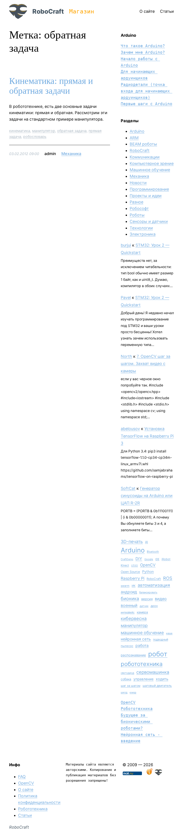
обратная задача (72, 130)
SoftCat (128, 488)
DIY (138, 558)
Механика (71, 153)
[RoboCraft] (158, 774)
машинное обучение (142, 632)
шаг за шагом (130, 685)
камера (142, 612)
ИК (133, 585)
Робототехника (137, 708)
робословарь (34, 136)
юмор (133, 692)
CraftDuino (127, 559)
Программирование (149, 189)
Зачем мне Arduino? (143, 52)
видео (161, 598)
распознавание (133, 655)
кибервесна (134, 618)
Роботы (137, 215)
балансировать (148, 592)
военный (129, 605)
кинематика (19, 130)
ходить (162, 679)
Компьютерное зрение (152, 163)
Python (148, 572)
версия (147, 599)
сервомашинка (152, 672)
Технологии (141, 228)
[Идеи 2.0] (149, 774)
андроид (129, 591)
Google (148, 559)
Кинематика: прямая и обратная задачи (51, 86)
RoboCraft (48, 11)
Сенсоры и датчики (149, 221)
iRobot (166, 559)
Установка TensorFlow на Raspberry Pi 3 (147, 436)
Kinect (125, 565)
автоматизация (154, 585)
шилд (124, 692)
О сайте (25, 789)
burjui (126, 245)
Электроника (143, 234)
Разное (136, 202)
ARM (134, 137)
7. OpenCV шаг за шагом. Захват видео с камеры (145, 363)
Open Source (130, 572)
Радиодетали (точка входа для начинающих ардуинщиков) (146, 91)
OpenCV (148, 565)
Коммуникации (145, 157)
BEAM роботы (143, 144)
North (126, 356)
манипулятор (43, 130)
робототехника (141, 663)
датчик (144, 606)
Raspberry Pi (132, 578)
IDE (157, 559)
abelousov (130, 428)
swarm (125, 585)
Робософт (139, 208)
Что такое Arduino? (143, 45)
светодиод (127, 672)
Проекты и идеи (146, 195)
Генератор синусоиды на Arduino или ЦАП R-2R (147, 495)
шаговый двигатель (157, 685)
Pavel (126, 297)
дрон (154, 606)
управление (143, 679)
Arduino (137, 131)
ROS (167, 578)
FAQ (22, 776)
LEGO (134, 565)
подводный (160, 639)
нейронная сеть (136, 639)
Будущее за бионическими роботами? (137, 721)
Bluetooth (153, 551)
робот (157, 654)
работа (142, 645)
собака (126, 679)
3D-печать (132, 541)
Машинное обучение (150, 169)
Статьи (25, 815)
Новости (138, 182)
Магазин (81, 11)
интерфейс (128, 612)
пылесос (127, 646)
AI (146, 542)
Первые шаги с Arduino (146, 103)
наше (169, 633)
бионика (130, 598)
